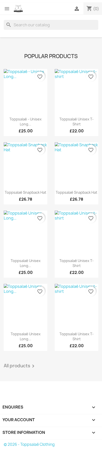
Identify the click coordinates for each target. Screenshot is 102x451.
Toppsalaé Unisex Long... (26, 263)
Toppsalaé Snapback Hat (25, 192)
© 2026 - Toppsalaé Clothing (29, 444)
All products (20, 366)
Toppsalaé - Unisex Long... (25, 121)
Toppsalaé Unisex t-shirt (76, 121)
